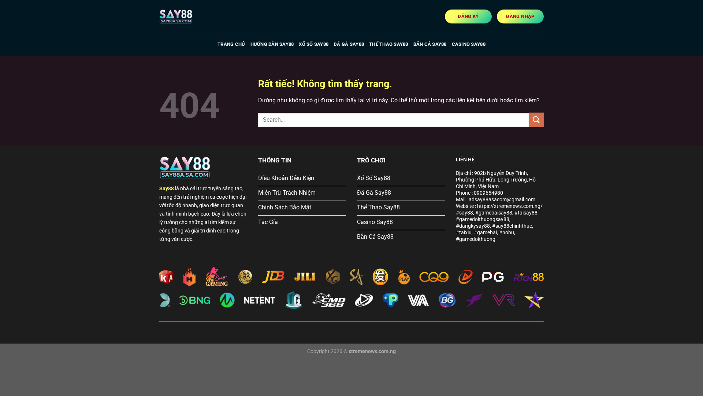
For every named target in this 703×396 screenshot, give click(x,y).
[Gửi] (536, 120)
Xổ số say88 (313, 44)
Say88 (166, 189)
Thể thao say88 (388, 44)
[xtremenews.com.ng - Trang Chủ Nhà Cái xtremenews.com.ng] (196, 16)
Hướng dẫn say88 (272, 44)
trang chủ (231, 44)
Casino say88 (469, 44)
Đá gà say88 (349, 44)
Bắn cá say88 (430, 44)
